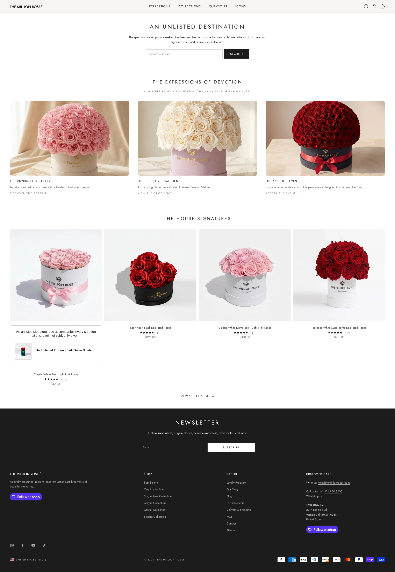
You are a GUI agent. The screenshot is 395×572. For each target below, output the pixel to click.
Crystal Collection (154, 510)
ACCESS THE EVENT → (283, 193)
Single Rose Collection (158, 496)
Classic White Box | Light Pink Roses (56, 374)
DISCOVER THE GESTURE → (30, 193)
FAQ (229, 517)
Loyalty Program (236, 482)
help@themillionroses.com (334, 482)
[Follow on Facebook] (23, 545)
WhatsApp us (314, 496)
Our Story (232, 489)
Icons (240, 6)
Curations (218, 6)
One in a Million (154, 489)
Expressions (159, 6)
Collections (190, 6)
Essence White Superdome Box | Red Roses (339, 328)
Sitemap (231, 530)
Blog (229, 496)
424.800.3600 (333, 491)
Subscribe (231, 447)
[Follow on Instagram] (12, 545)
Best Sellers (151, 482)
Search (236, 54)
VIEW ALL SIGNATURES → (197, 396)
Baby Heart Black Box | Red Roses (150, 328)
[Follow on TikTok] (44, 545)
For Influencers (235, 503)
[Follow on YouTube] (33, 545)
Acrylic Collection (155, 503)
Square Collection (155, 517)
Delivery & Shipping (239, 510)
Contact (231, 523)
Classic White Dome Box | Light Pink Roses (244, 328)
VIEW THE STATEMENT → (156, 193)
